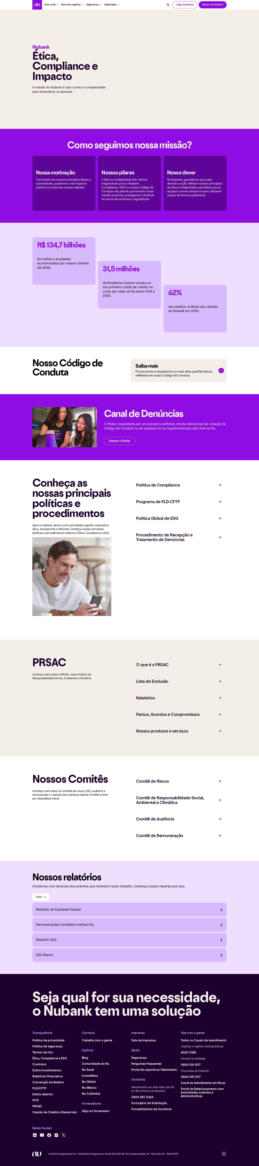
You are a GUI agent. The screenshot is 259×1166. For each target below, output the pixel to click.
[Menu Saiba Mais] (118, 4)
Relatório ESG (46, 939)
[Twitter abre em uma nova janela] (63, 1135)
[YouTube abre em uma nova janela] (42, 1135)
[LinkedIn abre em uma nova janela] (34, 1135)
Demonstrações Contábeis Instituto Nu (65, 924)
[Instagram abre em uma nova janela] (56, 1135)
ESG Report (44, 955)
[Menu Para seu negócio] (82, 4)
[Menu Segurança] (100, 4)
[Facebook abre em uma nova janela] (49, 1135)
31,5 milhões (121, 269)
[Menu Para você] (57, 4)
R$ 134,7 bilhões (61, 245)
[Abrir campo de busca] (168, 4)
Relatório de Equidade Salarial (58, 909)
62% (175, 293)
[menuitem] (37, 5)
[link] (213, 4)
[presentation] (185, 4)
